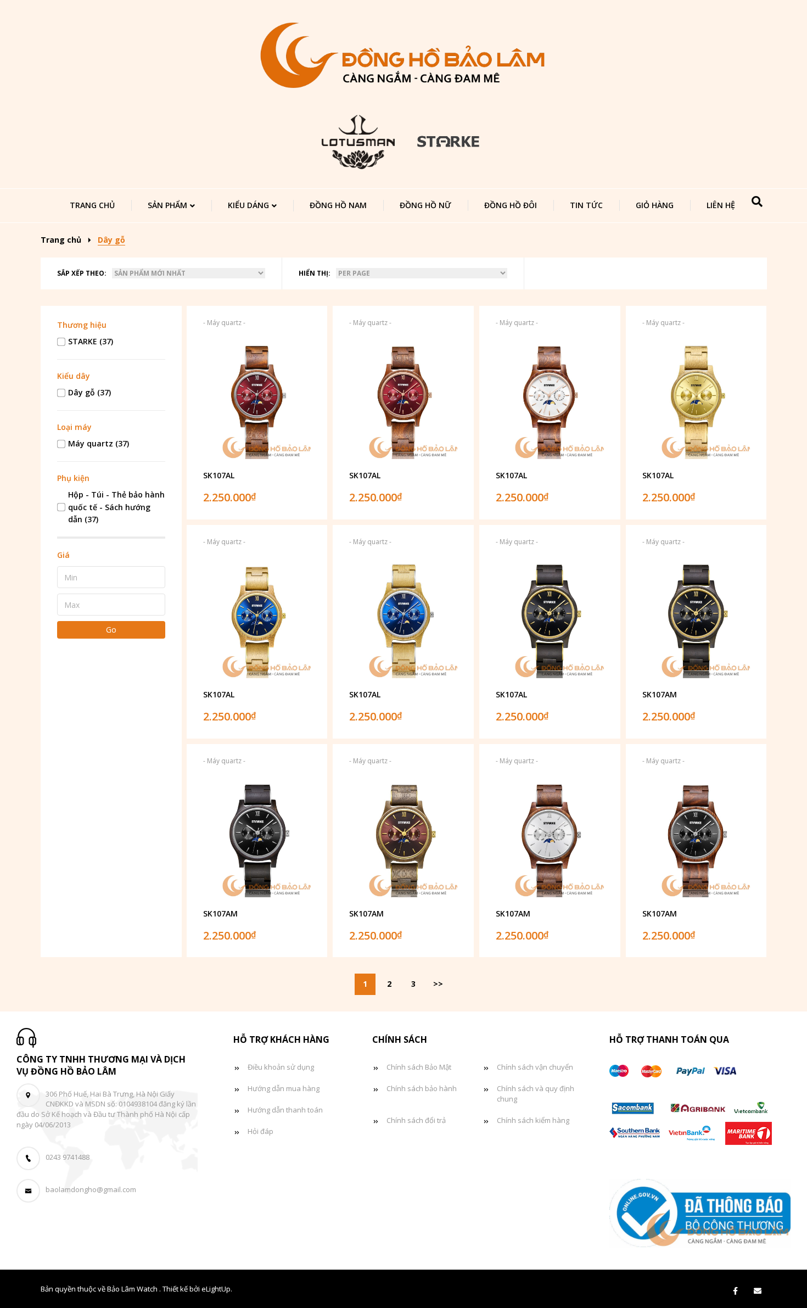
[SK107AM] (696, 619)
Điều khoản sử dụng (281, 1067)
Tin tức (586, 205)
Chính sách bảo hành (421, 1088)
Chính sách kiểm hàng (533, 1120)
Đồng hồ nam (338, 205)
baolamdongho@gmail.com (91, 1189)
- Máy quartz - (224, 322)
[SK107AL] (257, 400)
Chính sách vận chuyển (535, 1067)
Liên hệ (721, 205)
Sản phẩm (167, 205)
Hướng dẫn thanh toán (285, 1110)
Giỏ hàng (655, 205)
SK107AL (218, 475)
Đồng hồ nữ (425, 205)
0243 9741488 (67, 1157)
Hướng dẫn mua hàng (284, 1088)
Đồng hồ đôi (510, 205)
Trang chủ (92, 205)
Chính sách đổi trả (416, 1120)
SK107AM (659, 694)
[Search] (757, 201)
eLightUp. (216, 1289)
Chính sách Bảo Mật (418, 1067)
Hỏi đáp (260, 1131)
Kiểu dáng (248, 205)
